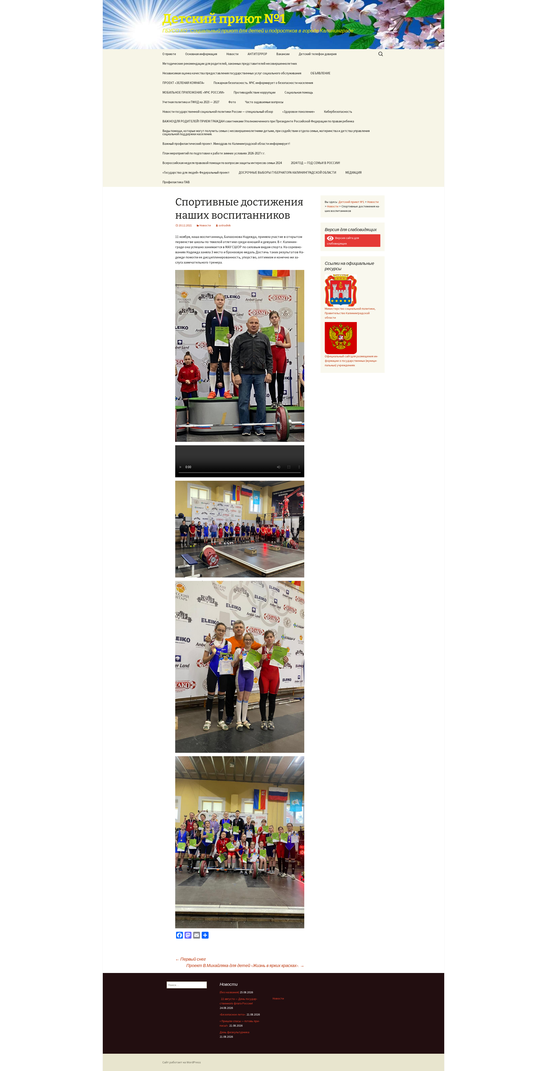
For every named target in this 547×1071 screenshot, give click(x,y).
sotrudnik (225, 225)
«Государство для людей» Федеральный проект (195, 172)
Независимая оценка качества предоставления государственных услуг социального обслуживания (231, 73)
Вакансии (283, 54)
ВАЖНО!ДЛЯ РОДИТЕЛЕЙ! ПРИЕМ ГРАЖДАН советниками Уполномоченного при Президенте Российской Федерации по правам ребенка (258, 121)
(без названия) (229, 992)
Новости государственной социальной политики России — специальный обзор (217, 112)
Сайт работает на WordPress (181, 1062)
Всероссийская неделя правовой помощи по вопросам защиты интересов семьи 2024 (222, 163)
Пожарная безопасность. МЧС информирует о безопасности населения (263, 83)
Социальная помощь (299, 92)
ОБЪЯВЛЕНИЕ (320, 73)
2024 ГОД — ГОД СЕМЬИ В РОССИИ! (315, 163)
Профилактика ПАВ (176, 182)
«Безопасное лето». (233, 1014)
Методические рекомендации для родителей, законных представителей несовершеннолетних (229, 64)
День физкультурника (234, 1032)
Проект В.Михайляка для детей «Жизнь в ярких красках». (245, 965)
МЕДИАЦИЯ (353, 172)
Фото (232, 102)
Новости (232, 54)
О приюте (169, 54)
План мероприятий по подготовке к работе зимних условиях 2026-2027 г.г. (213, 153)
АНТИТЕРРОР (257, 54)
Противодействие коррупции (254, 92)
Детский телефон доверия (318, 54)
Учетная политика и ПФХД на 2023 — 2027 (190, 102)
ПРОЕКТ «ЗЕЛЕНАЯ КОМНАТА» (183, 83)
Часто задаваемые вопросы (264, 102)
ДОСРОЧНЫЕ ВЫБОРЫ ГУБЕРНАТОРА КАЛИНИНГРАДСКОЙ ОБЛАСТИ (287, 172)
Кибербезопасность (338, 112)
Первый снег (190, 959)
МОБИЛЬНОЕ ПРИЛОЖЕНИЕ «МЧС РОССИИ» (193, 92)
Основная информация (201, 54)
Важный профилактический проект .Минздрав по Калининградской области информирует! (226, 144)
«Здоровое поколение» (298, 112)
